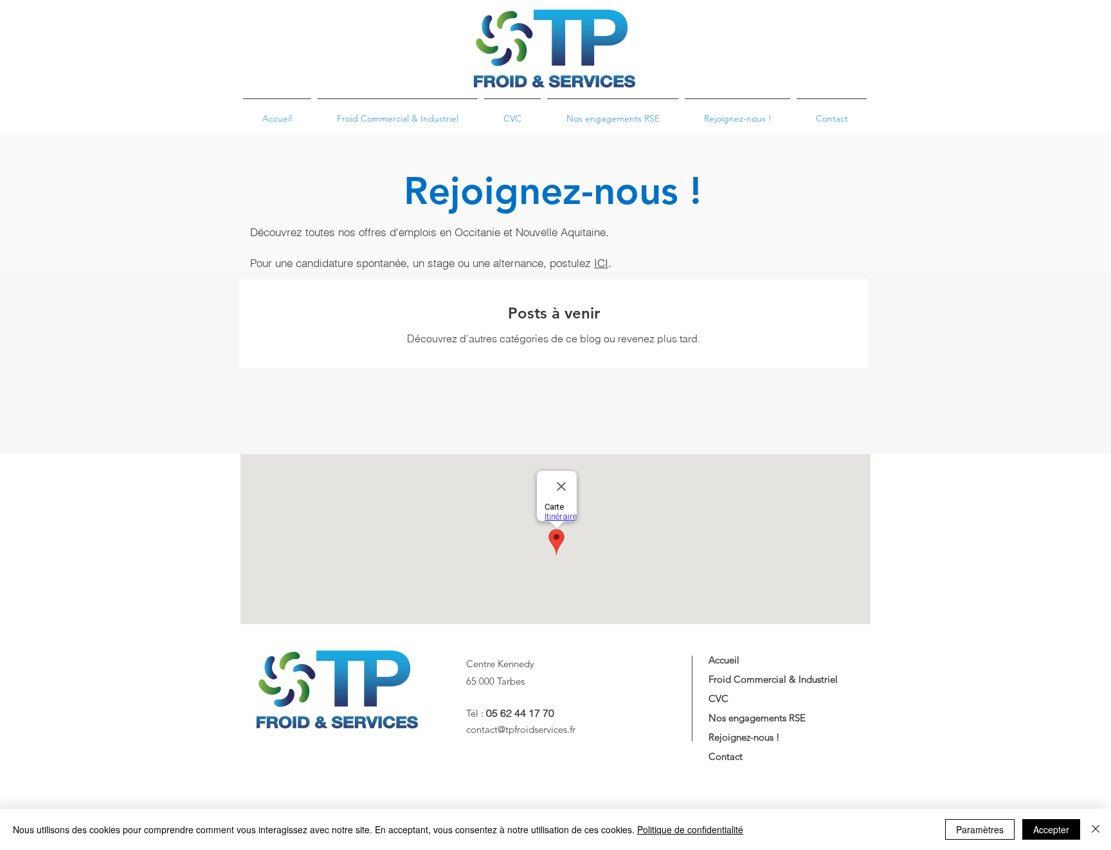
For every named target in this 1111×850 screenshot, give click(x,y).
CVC (718, 698)
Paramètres (980, 829)
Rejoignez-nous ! (744, 737)
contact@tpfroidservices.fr (520, 729)
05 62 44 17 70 (520, 713)
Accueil (724, 660)
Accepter (1051, 829)
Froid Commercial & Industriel (773, 679)
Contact (726, 756)
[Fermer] (1095, 829)
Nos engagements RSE (757, 718)
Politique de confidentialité (690, 829)
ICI (601, 263)
